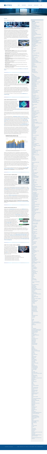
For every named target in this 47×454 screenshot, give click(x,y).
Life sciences (33, 299)
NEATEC (33, 383)
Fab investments (34, 64)
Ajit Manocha (8, 222)
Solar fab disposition (34, 381)
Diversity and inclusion (34, 247)
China (32, 327)
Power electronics (34, 111)
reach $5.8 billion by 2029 (18, 109)
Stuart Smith (33, 216)
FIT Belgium (33, 358)
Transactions (30, 5)
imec (32, 191)
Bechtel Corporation (34, 188)
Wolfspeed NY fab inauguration (35, 416)
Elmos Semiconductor (34, 86)
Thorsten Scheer (34, 428)
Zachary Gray (33, 252)
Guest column (33, 115)
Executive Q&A (33, 46)
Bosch (32, 147)
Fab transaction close (34, 128)
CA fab (32, 155)
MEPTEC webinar (34, 158)
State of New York (34, 59)
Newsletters (21, 446)
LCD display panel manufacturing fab (36, 220)
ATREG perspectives (34, 301)
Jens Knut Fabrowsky (34, 425)
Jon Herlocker (33, 337)
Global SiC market (34, 132)
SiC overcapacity (34, 243)
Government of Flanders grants (35, 400)
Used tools (33, 297)
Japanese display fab (34, 173)
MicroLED (33, 217)
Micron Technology (34, 257)
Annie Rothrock (33, 58)
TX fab (32, 269)
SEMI (10, 222)
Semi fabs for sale (34, 159)
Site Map (36, 446)
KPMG (32, 382)
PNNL (32, 313)
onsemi (32, 118)
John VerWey (33, 276)
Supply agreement (34, 295)
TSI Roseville (33, 202)
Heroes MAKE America (34, 365)
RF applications (33, 270)
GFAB (32, 312)
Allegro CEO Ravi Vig (34, 422)
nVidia (32, 336)
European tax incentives (34, 91)
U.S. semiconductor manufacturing (36, 28)
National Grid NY (34, 133)
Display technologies (34, 225)
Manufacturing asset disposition (35, 22)
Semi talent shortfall (34, 119)
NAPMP (33, 253)
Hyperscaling (33, 227)
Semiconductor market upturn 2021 (36, 145)
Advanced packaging (34, 201)
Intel (32, 326)
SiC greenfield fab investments (35, 154)
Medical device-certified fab (35, 176)
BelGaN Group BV (34, 324)
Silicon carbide (33, 70)
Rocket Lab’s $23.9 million (23, 124)
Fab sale (33, 36)
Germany (33, 170)
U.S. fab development (34, 368)
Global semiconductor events (35, 83)
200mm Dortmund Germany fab (35, 97)
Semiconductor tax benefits (35, 61)
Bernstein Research (34, 379)
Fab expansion (33, 149)
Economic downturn (34, 114)
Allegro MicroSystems (34, 104)
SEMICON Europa (34, 117)
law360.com (33, 352)
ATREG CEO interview (34, 231)
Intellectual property (34, 356)
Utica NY (33, 56)
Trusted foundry (34, 407)
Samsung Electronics (34, 409)
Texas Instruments (34, 129)
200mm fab (33, 65)
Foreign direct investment (35, 396)
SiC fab (32, 47)
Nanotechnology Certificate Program (36, 262)
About (19, 5)
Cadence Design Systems (35, 315)
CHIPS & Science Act (34, 71)
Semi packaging (34, 141)
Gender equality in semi (34, 372)
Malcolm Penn (33, 156)
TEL (32, 325)
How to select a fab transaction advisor (36, 329)
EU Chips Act (33, 89)
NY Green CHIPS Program (35, 195)
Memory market (33, 185)
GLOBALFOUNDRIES (34, 169)
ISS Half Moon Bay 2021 (35, 415)
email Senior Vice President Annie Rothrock (23, 201)
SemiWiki (33, 346)
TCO (32, 427)
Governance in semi (34, 308)
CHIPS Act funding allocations (35, 143)
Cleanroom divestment (34, 33)
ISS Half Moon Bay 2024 (35, 367)
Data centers (33, 174)
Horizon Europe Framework (35, 177)
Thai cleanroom (33, 285)
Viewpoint (33, 74)
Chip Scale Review (34, 429)
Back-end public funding (34, 238)
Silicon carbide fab (34, 43)
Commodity (33, 282)
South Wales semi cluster (35, 184)
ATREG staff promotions (34, 223)
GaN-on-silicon (33, 255)
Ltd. (32, 245)
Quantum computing (34, 260)
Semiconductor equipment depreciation (36, 186)
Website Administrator (40, 446)
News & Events (36, 5)
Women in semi (33, 353)
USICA (32, 230)
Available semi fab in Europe (35, 102)
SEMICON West (33, 69)
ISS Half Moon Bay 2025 (35, 300)
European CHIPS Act (34, 88)
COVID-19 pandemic (34, 84)
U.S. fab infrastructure (34, 267)
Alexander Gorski (34, 219)
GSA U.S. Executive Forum (35, 387)
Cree (32, 106)
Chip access (33, 317)
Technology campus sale (35, 45)
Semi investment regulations (35, 385)
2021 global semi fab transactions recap (36, 437)
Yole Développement (34, 175)
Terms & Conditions (31, 446)
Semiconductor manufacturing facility (36, 34)
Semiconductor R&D (34, 309)
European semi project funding (35, 162)
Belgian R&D (33, 364)
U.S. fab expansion (34, 328)
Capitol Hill (33, 218)
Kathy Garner (33, 408)
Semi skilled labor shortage (35, 127)
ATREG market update (34, 101)
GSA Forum (33, 384)
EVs (32, 103)
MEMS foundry (33, 401)
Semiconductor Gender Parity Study (36, 330)
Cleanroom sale (33, 35)
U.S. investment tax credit (35, 72)
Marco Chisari (33, 371)
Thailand (33, 105)
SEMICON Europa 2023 (34, 199)
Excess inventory (34, 242)
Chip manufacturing (34, 85)
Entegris (33, 275)
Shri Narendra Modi (34, 254)
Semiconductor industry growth (35, 90)
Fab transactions (34, 93)
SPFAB (32, 394)
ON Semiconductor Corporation (35, 126)
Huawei (32, 355)
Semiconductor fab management (36, 112)
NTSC (32, 386)
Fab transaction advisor (34, 30)
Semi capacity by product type (35, 413)
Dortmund (33, 410)
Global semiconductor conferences (36, 78)
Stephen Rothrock (34, 27)
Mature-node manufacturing (35, 284)
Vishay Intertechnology (34, 229)
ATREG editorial (34, 44)
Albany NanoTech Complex (35, 296)
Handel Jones (33, 256)
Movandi (33, 294)
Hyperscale (33, 215)
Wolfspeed (33, 142)
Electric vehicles (34, 146)
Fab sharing (33, 121)
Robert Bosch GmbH (34, 131)
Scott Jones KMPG (34, 421)
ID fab (32, 314)
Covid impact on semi (34, 107)
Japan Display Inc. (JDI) (34, 113)
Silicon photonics (34, 411)
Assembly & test (34, 130)
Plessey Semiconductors (35, 259)
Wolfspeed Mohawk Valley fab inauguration (37, 189)
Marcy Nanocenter (34, 50)
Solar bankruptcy (34, 339)
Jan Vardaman (33, 316)
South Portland (33, 342)
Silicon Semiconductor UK (35, 338)
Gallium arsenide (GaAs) (34, 354)
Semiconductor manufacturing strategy (36, 42)
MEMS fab (33, 228)
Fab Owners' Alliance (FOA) (35, 198)
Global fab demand (34, 48)
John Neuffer (33, 211)
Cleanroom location (34, 32)
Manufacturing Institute (34, 343)
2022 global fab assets (34, 344)
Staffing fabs (33, 125)
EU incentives (33, 75)
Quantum (33, 244)
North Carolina (33, 430)
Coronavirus (33, 87)
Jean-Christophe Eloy (34, 360)
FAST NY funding (34, 266)
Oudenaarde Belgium (34, 144)
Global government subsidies (35, 98)
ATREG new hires (34, 340)
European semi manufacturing (35, 55)
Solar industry (33, 303)
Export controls (33, 232)
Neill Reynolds (33, 214)
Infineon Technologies (34, 226)
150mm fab (33, 63)
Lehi (32, 414)
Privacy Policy (27, 446)
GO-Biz (32, 395)
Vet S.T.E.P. (33, 234)
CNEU (32, 423)
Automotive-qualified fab (35, 57)
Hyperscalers (33, 157)
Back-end (33, 171)
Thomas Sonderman (34, 268)
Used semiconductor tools (35, 209)
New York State (33, 51)
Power (32, 397)
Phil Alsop (33, 380)
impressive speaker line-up (18, 214)
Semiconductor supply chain (35, 79)
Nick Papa (33, 426)
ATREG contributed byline (35, 41)
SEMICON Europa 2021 (34, 393)
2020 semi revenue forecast (35, 392)
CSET (32, 370)
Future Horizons (34, 160)
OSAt (32, 134)
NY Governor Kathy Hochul (35, 172)
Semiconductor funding (34, 60)
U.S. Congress (33, 148)
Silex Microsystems (34, 286)
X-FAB (32, 424)
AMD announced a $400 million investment (21, 234)
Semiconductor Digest (34, 120)
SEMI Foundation (34, 287)
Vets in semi (33, 183)
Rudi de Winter (33, 402)
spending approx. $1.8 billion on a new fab (18, 116)
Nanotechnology (34, 341)
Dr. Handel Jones (34, 272)
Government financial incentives (35, 77)
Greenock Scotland (34, 399)
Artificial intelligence (34, 76)
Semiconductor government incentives (36, 62)
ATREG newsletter (34, 23)
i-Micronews (33, 261)
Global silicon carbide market (35, 135)
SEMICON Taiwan (34, 357)
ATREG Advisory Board (34, 233)
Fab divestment (33, 31)
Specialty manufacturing (35, 271)
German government (34, 241)
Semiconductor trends (34, 190)
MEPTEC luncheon (34, 210)
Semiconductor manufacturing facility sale (37, 37)
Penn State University (34, 246)
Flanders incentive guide (35, 435)
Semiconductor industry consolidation (36, 298)
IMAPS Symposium (34, 359)
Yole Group (33, 163)
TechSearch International (35, 331)
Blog (41, 5)
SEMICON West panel (34, 310)
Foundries (33, 239)
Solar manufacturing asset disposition (36, 398)
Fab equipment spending (35, 196)
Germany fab (33, 203)
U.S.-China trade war (34, 99)
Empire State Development (35, 92)
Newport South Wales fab (35, 116)
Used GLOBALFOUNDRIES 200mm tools (36, 412)
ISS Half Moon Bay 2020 (35, 388)
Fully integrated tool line (34, 332)
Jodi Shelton (33, 302)
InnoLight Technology (34, 273)
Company (18, 446)
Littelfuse (33, 140)
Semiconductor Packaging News (36, 100)
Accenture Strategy (34, 369)
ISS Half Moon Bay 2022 (35, 366)
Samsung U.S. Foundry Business (36, 281)
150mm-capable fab (34, 139)
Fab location (33, 29)
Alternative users (34, 197)
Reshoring (33, 200)
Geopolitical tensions (34, 182)
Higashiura (33, 153)
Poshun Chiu (33, 438)
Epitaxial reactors (34, 248)
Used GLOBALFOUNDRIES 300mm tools (36, 434)
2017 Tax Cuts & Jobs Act (35, 311)
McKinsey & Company (34, 288)
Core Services (24, 5)
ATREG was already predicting (13, 195)
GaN (32, 168)
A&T (32, 224)
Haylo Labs (33, 274)
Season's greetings (34, 258)
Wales (32, 240)
